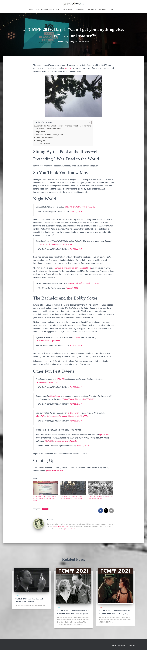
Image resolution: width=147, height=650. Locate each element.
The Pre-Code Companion (97, 9)
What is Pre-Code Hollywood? (47, 9)
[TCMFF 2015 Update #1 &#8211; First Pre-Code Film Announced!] (100, 488)
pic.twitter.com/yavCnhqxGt (65, 441)
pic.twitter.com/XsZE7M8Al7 (82, 399)
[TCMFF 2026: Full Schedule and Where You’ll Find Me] (31, 580)
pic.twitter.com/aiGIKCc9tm (47, 382)
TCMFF (111, 9)
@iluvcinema (54, 396)
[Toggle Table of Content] (88, 122)
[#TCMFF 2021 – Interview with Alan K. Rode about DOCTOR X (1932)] (115, 586)
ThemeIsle (131, 645)
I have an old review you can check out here (72, 268)
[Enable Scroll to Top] (142, 645)
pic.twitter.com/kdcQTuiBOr (88, 283)
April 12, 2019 (76, 212)
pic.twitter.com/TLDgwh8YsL (48, 340)
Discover (79, 9)
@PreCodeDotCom (70, 529)
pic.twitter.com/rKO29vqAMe (75, 416)
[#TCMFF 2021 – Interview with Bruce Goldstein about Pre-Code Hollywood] (73, 586)
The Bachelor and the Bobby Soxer (49, 135)
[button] (58, 9)
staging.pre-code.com (60, 526)
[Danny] (38, 524)
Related (47, 143)
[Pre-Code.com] (73, 3)
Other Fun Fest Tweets (44, 138)
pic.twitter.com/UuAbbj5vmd (60, 244)
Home (30, 9)
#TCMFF (69, 68)
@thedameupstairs (54, 416)
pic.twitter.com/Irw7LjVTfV (84, 207)
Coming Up (40, 141)
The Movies (67, 9)
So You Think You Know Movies (48, 129)
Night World (40, 132)
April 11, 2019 (76, 387)
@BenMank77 (105, 435)
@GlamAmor (73, 413)
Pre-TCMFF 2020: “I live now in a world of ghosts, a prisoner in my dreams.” (44, 498)
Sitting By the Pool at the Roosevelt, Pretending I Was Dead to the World (63, 126)
